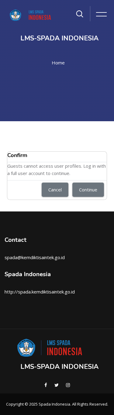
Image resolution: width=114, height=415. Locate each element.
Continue (88, 190)
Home (58, 63)
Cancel (55, 190)
